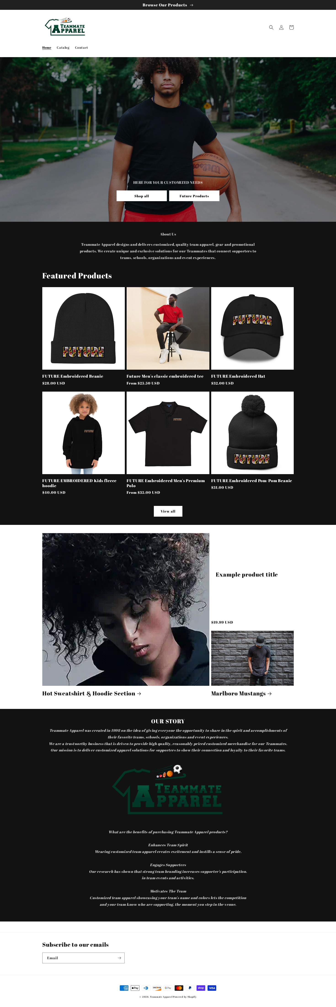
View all (168, 511)
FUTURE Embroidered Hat (238, 376)
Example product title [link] (247, 574)
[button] (271, 27)
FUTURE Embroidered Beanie (72, 376)
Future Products (194, 196)
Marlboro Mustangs (238, 693)
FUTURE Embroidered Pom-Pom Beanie (251, 480)
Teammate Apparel (161, 996)
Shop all (141, 196)
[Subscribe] (119, 958)
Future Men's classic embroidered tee (165, 376)
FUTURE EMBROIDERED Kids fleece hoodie (79, 483)
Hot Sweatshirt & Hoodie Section (88, 693)
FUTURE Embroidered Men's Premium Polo (166, 483)
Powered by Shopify (185, 996)
